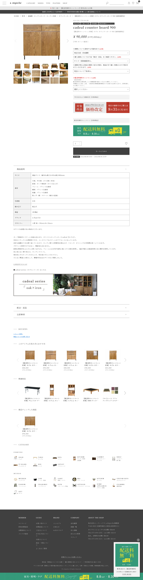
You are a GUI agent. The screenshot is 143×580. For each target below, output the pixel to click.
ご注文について (41, 530)
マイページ (22, 523)
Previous (16, 40)
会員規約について (25, 530)
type (48, 3)
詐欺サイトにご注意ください (71, 557)
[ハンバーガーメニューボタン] (4, 3)
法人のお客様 (75, 534)
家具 (23, 16)
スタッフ (74, 537)
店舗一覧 (74, 527)
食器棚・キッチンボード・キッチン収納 (42, 16)
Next (67, 40)
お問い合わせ (111, 533)
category (30, 3)
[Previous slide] (17, 360)
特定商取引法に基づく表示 (93, 562)
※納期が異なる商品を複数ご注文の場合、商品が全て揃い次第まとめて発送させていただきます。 (100, 66)
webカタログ (58, 530)
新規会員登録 (23, 527)
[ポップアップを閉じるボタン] (138, 540)
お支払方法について (42, 535)
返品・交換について (42, 544)
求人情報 (74, 530)
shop (65, 3)
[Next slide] (125, 360)
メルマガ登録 (23, 534)
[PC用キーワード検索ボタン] (107, 3)
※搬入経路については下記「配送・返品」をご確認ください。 (97, 57)
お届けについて (41, 539)
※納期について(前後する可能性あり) (88, 49)
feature (56, 3)
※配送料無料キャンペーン (84, 78)
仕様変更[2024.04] (20, 264)
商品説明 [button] (21, 169)
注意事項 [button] (21, 314)
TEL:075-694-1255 (95, 533)
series (41, 3)
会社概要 (74, 523)
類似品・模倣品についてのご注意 (52, 562)
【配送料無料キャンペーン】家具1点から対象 (72, 8)
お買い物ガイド (41, 523)
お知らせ (56, 527)
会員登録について (42, 527)
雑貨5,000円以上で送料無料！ (53, 12)
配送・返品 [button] (22, 307)
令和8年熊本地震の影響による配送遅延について (84, 12)
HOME (16, 16)
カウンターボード (65, 16)
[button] (17, 392)
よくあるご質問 (41, 548)
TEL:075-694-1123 (95, 539)
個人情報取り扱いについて (73, 562)
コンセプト (57, 523)
